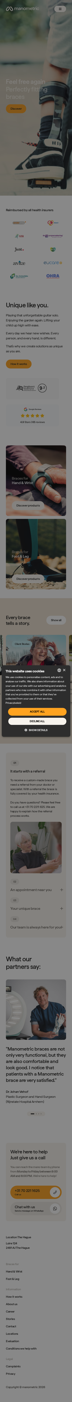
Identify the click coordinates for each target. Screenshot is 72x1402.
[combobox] (59, 670)
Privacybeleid (13, 702)
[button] (36, 730)
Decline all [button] (37, 721)
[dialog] (36, 701)
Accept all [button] (37, 711)
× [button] (64, 670)
